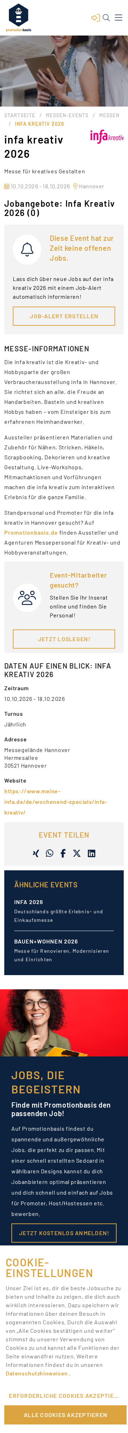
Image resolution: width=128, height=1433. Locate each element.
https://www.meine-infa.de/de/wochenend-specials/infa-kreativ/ (55, 802)
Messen (109, 115)
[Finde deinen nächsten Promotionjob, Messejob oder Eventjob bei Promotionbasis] (18, 18)
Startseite (19, 115)
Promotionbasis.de (31, 532)
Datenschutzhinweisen (37, 1373)
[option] (64, 917)
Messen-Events (67, 115)
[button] (95, 17)
